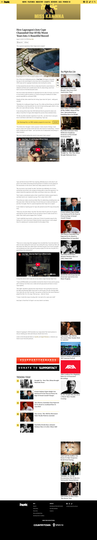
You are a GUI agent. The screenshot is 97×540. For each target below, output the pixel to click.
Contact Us (51, 510)
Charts (47, 2)
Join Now (55, 122)
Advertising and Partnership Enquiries (56, 506)
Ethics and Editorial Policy (37, 513)
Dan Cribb (31, 39)
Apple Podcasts (45, 337)
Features (31, 2)
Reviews (54, 2)
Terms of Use (35, 510)
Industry (39, 2)
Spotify (36, 337)
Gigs (60, 2)
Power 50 (66, 2)
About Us (34, 506)
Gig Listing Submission (54, 508)
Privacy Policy (35, 508)
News (24, 2)
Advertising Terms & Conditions (38, 515)
